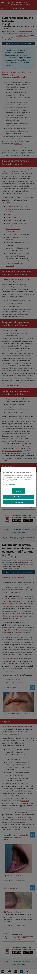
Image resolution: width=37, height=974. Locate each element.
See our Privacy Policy (9, 484)
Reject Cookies (18, 497)
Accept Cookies (18, 502)
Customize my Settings (18, 490)
